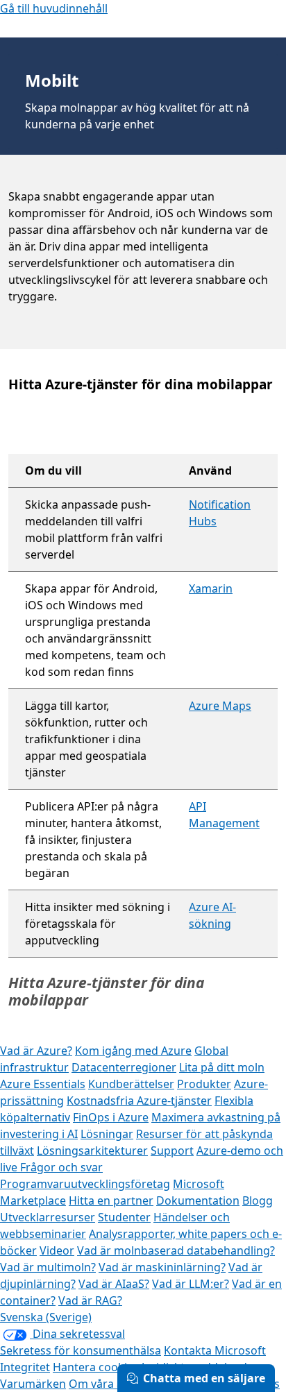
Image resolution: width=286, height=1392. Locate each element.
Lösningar (107, 1133)
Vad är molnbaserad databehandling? (176, 1250)
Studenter (124, 1217)
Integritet (25, 1367)
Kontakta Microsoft (215, 1350)
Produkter (204, 1084)
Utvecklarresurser (47, 1217)
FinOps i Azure (111, 1117)
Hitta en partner (111, 1200)
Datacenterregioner (124, 1067)
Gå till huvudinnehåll (54, 8)
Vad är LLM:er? (190, 1283)
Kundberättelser (131, 1084)
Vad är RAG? (90, 1300)
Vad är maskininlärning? (162, 1267)
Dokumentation (197, 1200)
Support (172, 1150)
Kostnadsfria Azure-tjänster (139, 1100)
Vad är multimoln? (48, 1267)
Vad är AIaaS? (113, 1283)
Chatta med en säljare (204, 1378)
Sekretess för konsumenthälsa (80, 1350)
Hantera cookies (96, 1367)
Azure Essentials (42, 1084)
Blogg (257, 1200)
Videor (57, 1250)
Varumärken (33, 1383)
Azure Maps (220, 705)
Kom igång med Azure (133, 1050)
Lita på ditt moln (221, 1067)
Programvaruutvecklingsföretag (85, 1183)
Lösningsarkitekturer (92, 1150)
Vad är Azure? (36, 1050)
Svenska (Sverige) (46, 1317)
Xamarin (211, 588)
